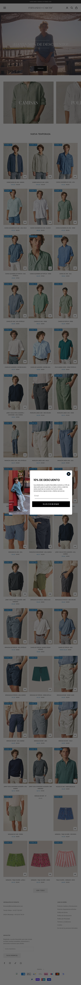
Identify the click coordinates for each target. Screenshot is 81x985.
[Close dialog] (68, 474)
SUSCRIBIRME (51, 504)
